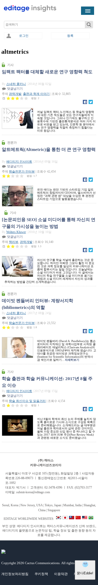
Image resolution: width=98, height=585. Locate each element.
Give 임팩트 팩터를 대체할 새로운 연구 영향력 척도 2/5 (13, 98)
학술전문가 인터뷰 (22, 171)
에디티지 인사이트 (19, 161)
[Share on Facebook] (85, 103)
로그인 (23, 36)
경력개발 (15, 94)
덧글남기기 (15, 88)
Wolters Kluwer (16, 232)
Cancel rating (4, 98)
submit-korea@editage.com (33, 492)
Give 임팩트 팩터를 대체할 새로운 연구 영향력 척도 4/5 (22, 98)
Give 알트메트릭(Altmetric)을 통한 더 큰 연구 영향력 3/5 (13, 176)
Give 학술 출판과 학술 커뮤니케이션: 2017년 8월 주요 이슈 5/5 (26, 405)
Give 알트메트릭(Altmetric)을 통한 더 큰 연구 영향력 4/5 (17, 176)
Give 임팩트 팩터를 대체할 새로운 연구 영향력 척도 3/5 (17, 98)
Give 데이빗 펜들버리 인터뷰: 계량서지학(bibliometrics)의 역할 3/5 (13, 327)
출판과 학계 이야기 (36, 94)
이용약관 (61, 574)
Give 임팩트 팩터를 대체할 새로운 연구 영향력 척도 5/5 (26, 98)
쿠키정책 (41, 574)
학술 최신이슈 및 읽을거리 (27, 401)
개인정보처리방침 (14, 574)
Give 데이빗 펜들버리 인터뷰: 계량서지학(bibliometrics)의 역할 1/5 (4, 327)
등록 (70, 36)
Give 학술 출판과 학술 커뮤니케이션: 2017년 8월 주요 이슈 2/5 (13, 405)
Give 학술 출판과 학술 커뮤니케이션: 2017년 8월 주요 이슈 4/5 (22, 405)
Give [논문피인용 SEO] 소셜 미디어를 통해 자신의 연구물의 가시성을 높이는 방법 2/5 (13, 246)
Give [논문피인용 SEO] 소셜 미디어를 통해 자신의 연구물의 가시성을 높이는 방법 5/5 (26, 246)
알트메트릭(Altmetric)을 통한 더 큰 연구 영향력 (49, 149)
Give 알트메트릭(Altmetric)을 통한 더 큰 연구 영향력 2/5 (8, 176)
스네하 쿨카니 (16, 84)
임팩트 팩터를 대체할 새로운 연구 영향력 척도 (47, 71)
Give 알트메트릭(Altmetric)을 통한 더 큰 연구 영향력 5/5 (22, 176)
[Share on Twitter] (91, 103)
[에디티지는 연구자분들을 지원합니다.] (30, 11)
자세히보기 (72, 359)
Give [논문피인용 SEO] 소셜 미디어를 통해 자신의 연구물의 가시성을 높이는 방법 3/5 (17, 246)
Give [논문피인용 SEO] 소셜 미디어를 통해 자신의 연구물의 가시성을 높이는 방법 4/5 (22, 246)
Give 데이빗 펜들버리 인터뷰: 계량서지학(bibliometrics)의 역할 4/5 (17, 327)
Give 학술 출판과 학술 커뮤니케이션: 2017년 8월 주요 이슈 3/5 (17, 405)
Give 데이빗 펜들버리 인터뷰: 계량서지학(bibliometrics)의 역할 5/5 (22, 327)
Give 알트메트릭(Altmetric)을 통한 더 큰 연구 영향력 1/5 (4, 176)
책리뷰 (13, 242)
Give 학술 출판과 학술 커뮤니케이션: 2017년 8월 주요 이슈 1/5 (8, 405)
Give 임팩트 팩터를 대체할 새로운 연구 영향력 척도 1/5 (8, 98)
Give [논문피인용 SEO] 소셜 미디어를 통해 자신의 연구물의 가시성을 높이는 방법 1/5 (8, 246)
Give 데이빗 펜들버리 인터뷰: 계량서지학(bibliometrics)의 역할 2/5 (8, 327)
